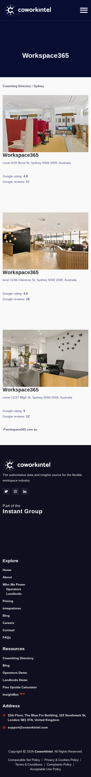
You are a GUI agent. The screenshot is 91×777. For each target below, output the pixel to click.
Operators (13, 589)
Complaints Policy (59, 764)
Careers (8, 623)
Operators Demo (15, 672)
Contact (9, 630)
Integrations (12, 608)
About (7, 577)
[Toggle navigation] (84, 10)
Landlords (14, 593)
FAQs (7, 637)
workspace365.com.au (21, 429)
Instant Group (22, 509)
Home (7, 570)
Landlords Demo (15, 680)
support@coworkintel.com (28, 727)
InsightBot (14, 694)
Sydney (39, 86)
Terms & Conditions (28, 764)
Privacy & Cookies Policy (61, 760)
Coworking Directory (17, 86)
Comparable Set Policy (24, 760)
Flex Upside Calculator (20, 687)
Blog (6, 615)
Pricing (8, 601)
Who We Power (14, 584)
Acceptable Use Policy (45, 769)
